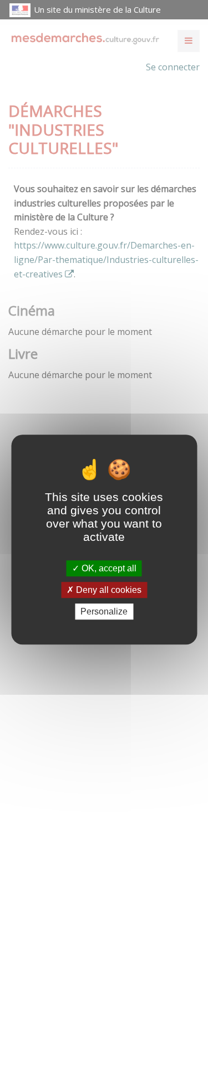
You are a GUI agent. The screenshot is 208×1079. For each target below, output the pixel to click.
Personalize (104, 611)
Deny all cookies (107, 590)
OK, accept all (107, 568)
